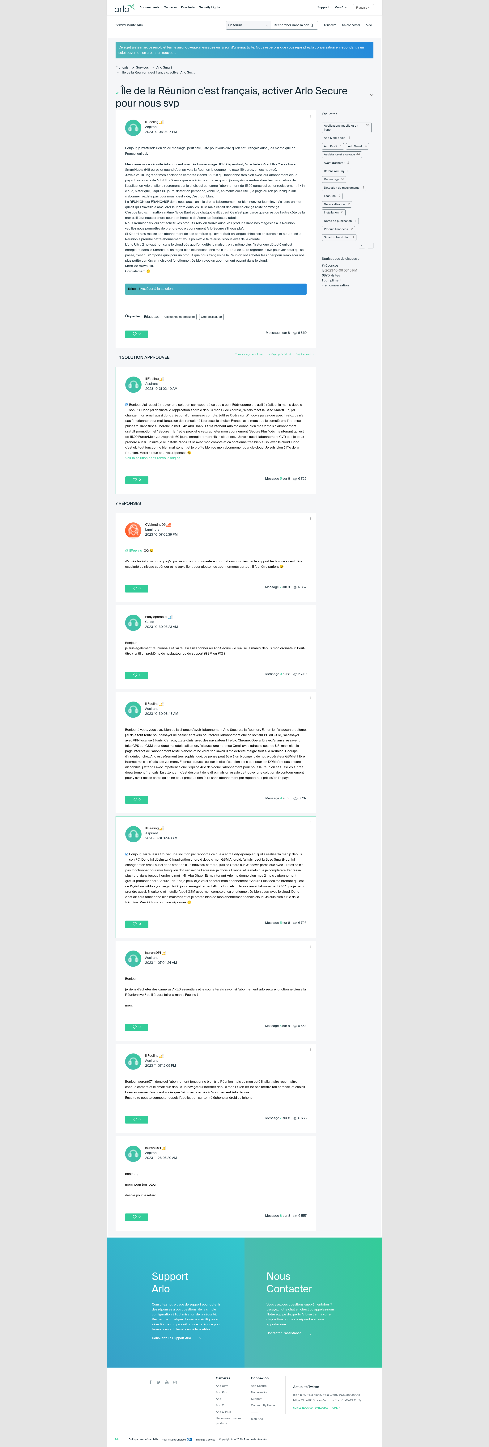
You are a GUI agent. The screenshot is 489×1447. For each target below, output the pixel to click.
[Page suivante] (370, 245)
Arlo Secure (259, 1386)
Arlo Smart (164, 67)
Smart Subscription (337, 237)
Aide (369, 25)
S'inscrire (330, 25)
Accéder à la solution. (157, 289)
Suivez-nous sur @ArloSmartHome (315, 1408)
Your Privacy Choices (174, 1440)
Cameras (170, 7)
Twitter (158, 1382)
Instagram (175, 1382)
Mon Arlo (340, 7)
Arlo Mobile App (334, 138)
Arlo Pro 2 (330, 146)
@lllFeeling (133, 550)
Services (142, 67)
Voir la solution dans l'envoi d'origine (152, 458)
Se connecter (351, 25)
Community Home (263, 1405)
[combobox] (294, 25)
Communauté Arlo (129, 25)
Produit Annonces (336, 229)
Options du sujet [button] (371, 95)
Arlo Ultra (222, 1386)
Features (330, 196)
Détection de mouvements (341, 187)
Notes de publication (338, 221)
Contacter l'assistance (284, 1333)
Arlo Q (220, 1405)
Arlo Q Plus (223, 1412)
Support (323, 7)
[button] (310, 116)
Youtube (166, 1382)
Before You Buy (334, 171)
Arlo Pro (221, 1392)
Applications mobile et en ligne (341, 127)
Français (122, 67)
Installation (331, 212)
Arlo (218, 1399)
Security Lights (209, 7)
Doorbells (188, 7)
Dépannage (331, 179)
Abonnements (149, 7)
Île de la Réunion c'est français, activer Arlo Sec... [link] (158, 72)
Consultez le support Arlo (171, 1338)
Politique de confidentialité (143, 1439)
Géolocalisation (211, 316)
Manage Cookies (205, 1440)
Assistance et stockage (179, 316)
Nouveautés (259, 1392)
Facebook (150, 1382)
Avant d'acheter (334, 163)
